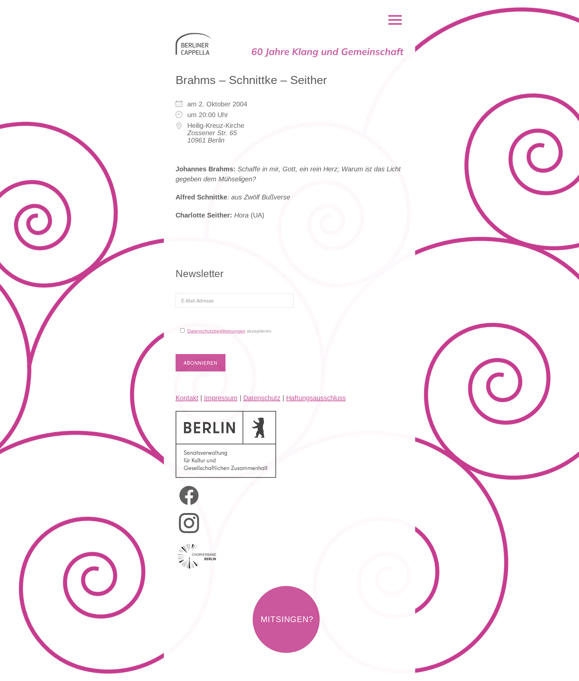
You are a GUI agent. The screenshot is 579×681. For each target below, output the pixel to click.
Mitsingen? (287, 619)
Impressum (221, 398)
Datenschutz (261, 398)
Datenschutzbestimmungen (216, 331)
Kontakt (187, 398)
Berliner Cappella (212, 11)
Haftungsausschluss (316, 398)
